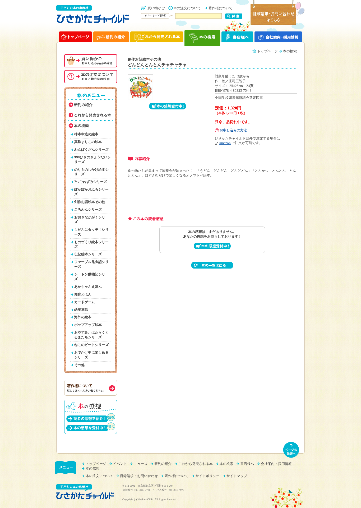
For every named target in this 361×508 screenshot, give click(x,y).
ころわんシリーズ (88, 209)
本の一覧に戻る (212, 265)
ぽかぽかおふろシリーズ (91, 192)
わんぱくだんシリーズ (91, 149)
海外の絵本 (82, 317)
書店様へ (247, 464)
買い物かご (156, 8)
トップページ (267, 51)
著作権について (221, 8)
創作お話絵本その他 (89, 202)
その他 (79, 365)
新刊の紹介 (163, 464)
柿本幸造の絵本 (86, 134)
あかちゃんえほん (88, 287)
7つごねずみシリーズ (90, 182)
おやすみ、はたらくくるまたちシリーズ (91, 335)
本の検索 (226, 464)
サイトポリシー (208, 476)
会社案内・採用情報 (276, 464)
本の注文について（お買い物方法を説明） (90, 76)
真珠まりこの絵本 (88, 142)
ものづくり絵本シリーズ (91, 244)
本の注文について (187, 8)
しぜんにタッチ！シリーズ (91, 232)
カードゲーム (84, 302)
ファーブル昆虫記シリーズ (91, 264)
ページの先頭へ (291, 450)
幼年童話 (81, 310)
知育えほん (82, 294)
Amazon (225, 143)
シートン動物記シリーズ (91, 277)
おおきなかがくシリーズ (91, 219)
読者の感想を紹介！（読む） (91, 417)
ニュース (140, 464)
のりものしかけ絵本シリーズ (91, 172)
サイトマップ (236, 476)
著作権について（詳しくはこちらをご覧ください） (90, 388)
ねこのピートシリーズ (91, 345)
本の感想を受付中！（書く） (91, 426)
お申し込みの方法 (233, 130)
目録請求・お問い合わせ (139, 476)
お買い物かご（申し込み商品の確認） (90, 60)
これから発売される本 (195, 464)
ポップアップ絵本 (88, 325)
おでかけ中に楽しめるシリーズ (91, 355)
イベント (120, 464)
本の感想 (92, 468)
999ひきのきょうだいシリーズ (92, 159)
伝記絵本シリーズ (88, 254)
